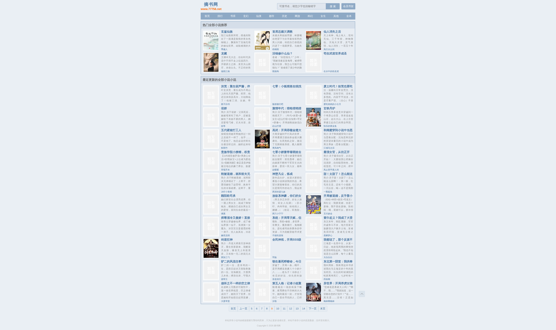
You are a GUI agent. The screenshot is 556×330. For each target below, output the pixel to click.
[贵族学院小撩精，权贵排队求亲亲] (211, 170)
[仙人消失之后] (313, 49)
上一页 (243, 308)
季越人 (224, 49)
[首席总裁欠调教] (262, 49)
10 (277, 308)
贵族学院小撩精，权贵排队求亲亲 (235, 153)
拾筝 (223, 126)
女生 (323, 16)
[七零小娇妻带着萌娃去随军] (262, 170)
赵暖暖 (275, 169)
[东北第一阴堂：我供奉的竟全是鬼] (313, 279)
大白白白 (328, 257)
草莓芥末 (225, 169)
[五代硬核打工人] (211, 148)
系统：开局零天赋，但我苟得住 (286, 219)
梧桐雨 (275, 49)
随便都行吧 (277, 104)
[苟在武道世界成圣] (313, 71)
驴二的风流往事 (231, 261)
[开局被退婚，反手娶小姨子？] (313, 214)
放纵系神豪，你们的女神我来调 (286, 197)
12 (290, 308)
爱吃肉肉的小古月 (332, 104)
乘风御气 (276, 148)
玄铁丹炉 (329, 108)
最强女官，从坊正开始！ (337, 153)
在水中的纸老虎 (331, 71)
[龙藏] (211, 71)
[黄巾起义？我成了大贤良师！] (313, 236)
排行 (220, 16)
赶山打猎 (276, 126)
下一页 (313, 308)
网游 (297, 16)
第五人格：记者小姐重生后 (286, 285)
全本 (349, 16)
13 (297, 308)
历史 (284, 16)
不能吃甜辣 (277, 235)
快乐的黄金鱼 (330, 126)
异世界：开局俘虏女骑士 (338, 285)
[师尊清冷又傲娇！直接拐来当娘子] (211, 236)
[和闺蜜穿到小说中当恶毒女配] (313, 148)
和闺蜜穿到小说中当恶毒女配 (338, 132)
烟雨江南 (225, 71)
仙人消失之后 (332, 31)
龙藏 (224, 53)
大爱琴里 (225, 301)
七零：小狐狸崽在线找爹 (286, 88)
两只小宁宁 (277, 213)
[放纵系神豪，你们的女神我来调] (262, 214)
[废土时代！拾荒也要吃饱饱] (313, 104)
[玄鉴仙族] (211, 49)
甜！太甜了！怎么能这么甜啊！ (338, 175)
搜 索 (333, 6)
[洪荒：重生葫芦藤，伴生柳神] (211, 104)
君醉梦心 (328, 235)
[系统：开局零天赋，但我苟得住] (262, 236)
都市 (271, 16)
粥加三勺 (225, 257)
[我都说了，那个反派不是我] (313, 257)
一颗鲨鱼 (328, 191)
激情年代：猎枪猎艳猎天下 (286, 110)
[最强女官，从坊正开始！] (313, 170)
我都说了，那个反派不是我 (338, 241)
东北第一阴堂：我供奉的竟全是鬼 (338, 263)
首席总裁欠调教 (282, 31)
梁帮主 (224, 279)
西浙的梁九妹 (278, 191)
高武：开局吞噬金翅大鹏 (286, 132)
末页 (322, 308)
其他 (336, 16)
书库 (233, 16)
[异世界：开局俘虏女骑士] (313, 301)
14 (303, 308)
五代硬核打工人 (231, 130)
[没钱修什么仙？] (262, 71)
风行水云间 (329, 49)
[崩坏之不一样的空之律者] (211, 301)
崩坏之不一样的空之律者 (235, 285)
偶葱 (223, 213)
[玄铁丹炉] (313, 126)
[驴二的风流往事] (211, 279)
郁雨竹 (224, 148)
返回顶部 (362, 294)
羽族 (274, 257)
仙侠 (258, 16)
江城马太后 (329, 148)
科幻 (310, 16)
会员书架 (348, 6)
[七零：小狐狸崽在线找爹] (262, 104)
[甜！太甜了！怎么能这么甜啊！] (313, 192)
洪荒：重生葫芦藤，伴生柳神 (235, 88)
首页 (207, 16)
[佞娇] (211, 126)
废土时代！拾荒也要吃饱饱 (338, 88)
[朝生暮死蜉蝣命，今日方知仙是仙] (262, 279)
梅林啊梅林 (329, 301)
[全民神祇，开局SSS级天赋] (262, 257)
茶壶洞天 (276, 279)
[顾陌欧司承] (211, 214)
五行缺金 (328, 213)
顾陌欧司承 (228, 195)
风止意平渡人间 (331, 169)
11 (284, 308)
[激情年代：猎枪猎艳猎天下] (262, 126)
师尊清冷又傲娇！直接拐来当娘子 (235, 219)
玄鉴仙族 (227, 31)
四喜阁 (327, 279)
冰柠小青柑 (226, 191)
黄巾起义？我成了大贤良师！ (338, 219)
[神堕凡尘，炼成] (262, 192)
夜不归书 (225, 104)
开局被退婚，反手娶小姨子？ (338, 197)
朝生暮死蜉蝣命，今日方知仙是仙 (286, 263)
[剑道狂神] (211, 257)
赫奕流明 (225, 235)
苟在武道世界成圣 (335, 53)
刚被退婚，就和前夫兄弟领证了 (235, 175)
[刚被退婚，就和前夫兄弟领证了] (211, 192)
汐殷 (274, 301)
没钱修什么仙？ (282, 53)
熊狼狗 (275, 71)
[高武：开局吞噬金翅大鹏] (262, 148)
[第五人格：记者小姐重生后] (262, 301)
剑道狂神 (227, 239)
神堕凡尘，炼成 (282, 173)
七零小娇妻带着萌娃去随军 (286, 153)
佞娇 (224, 108)
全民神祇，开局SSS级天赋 (286, 241)
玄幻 (245, 16)
